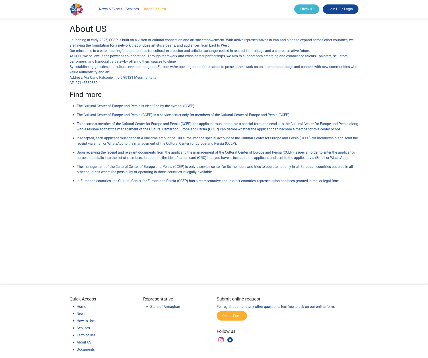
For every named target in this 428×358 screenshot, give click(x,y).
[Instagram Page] (221, 340)
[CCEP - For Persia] (230, 340)
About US (84, 342)
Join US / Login (340, 9)
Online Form (231, 316)
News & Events (110, 9)
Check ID (307, 9)
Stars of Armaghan (165, 307)
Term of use (86, 335)
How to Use (86, 321)
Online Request (154, 9)
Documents (86, 349)
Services (132, 9)
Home (81, 307)
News (81, 314)
